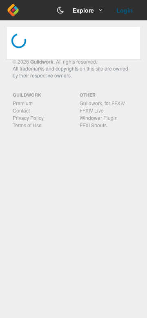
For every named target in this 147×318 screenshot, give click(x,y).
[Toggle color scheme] (60, 10)
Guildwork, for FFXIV (102, 102)
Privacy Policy (28, 117)
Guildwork (41, 61)
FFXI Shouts (93, 124)
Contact (21, 110)
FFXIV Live (92, 110)
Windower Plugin (99, 117)
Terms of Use (27, 124)
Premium (23, 102)
